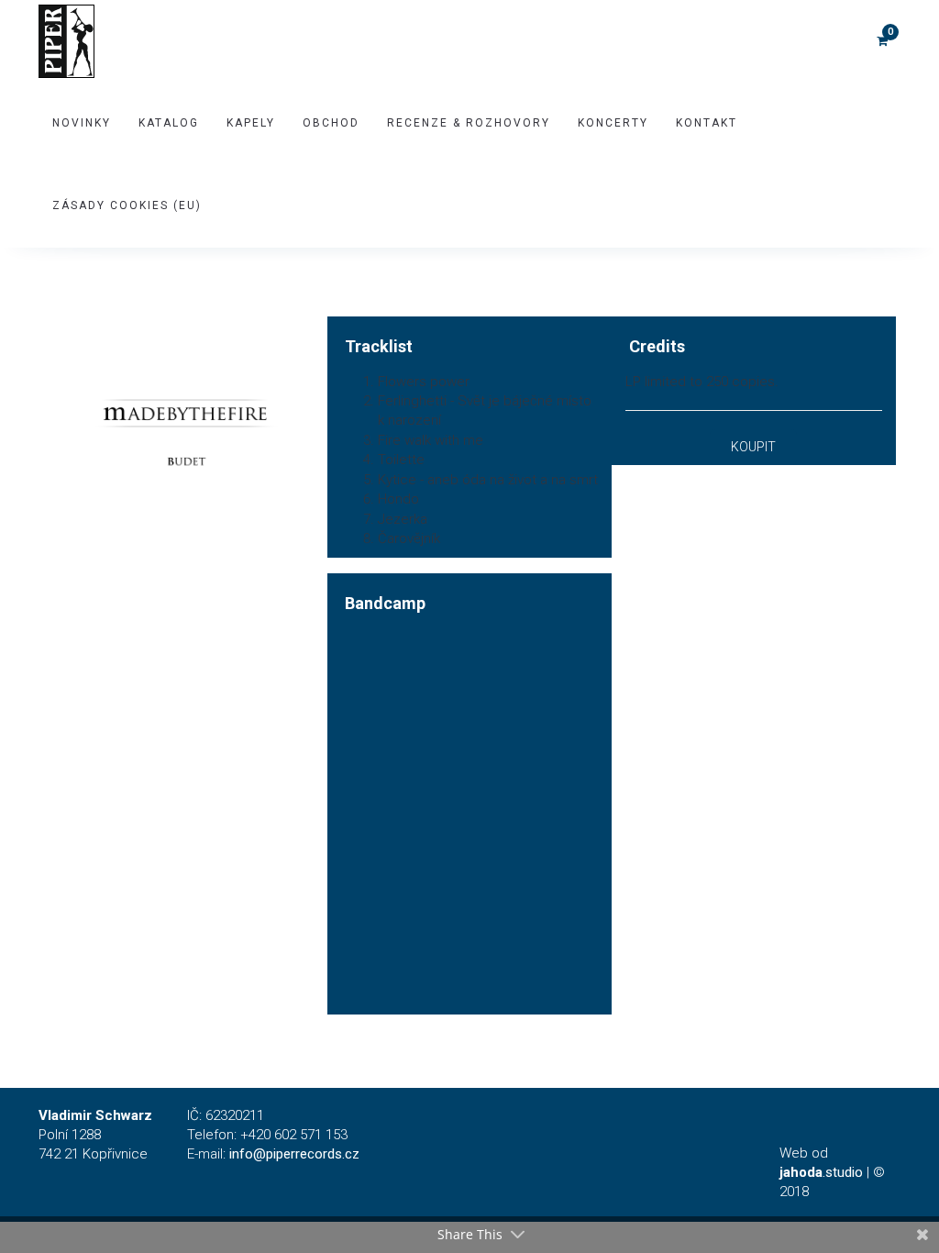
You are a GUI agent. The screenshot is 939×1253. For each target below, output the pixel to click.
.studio (821, 1172)
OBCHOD (331, 122)
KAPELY (250, 122)
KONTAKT (706, 122)
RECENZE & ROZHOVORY (468, 122)
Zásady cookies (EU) (127, 205)
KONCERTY (613, 122)
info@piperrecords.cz (294, 1154)
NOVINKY (81, 122)
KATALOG (168, 122)
